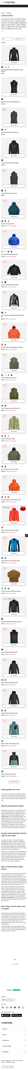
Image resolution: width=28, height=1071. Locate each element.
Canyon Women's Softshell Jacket (9, 682)
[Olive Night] (2, 252)
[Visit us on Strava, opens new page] (14, 1007)
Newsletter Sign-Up (9, 1000)
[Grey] (5, 130)
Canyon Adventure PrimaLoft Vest (9, 652)
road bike (17, 815)
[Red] (8, 67)
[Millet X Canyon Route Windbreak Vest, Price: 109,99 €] (14, 87)
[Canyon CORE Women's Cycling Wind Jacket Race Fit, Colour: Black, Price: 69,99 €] (14, 55)
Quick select (14, 62)
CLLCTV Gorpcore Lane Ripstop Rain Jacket (11, 347)
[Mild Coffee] (8, 221)
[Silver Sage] (5, 252)
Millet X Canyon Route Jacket (8, 774)
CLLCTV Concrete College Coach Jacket (11, 591)
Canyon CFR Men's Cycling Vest (9, 193)
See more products (14, 781)
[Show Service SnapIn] (26, 535)
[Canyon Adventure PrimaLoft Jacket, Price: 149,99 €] (14, 148)
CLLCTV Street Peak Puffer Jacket (9, 254)
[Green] (5, 67)
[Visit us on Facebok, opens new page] (2, 1007)
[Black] (2, 406)
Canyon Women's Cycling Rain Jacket (10, 560)
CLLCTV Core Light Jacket (7, 223)
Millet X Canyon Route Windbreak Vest (10, 102)
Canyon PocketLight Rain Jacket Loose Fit (11, 621)
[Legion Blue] (2, 588)
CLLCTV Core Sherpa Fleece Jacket (9, 284)
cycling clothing (20, 929)
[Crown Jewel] (5, 345)
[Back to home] (9, 2)
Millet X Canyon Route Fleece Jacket (10, 743)
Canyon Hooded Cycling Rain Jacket (10, 530)
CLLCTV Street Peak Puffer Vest (8, 377)
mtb (2, 812)
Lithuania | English (9, 1067)
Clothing (9, 13)
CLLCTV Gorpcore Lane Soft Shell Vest (10, 408)
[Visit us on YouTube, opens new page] (10, 1007)
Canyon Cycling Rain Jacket (8, 438)
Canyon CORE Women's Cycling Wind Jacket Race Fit (12, 70)
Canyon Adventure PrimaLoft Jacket (10, 163)
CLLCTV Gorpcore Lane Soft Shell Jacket (11, 499)
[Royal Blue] (8, 375)
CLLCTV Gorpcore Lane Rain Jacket (9, 469)
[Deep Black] (5, 221)
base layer (15, 826)
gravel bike (10, 812)
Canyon (3, 13)
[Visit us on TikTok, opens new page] (19, 1007)
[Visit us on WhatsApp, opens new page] (23, 1007)
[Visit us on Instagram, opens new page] (6, 1007)
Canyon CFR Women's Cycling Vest (9, 132)
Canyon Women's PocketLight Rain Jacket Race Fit (12, 316)
